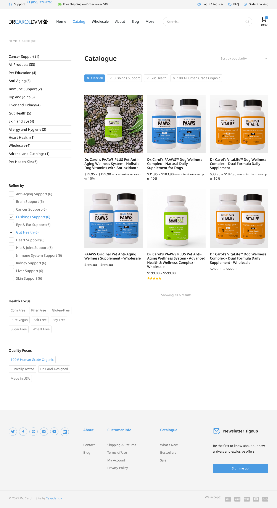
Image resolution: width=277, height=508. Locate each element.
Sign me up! (241, 468)
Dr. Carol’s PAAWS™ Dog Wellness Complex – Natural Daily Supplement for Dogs (174, 163)
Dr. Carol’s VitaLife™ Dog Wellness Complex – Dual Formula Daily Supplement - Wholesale (238, 258)
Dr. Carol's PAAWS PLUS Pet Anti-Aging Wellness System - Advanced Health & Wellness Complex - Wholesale (176, 260)
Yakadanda (54, 498)
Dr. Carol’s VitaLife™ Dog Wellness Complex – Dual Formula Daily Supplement (238, 163)
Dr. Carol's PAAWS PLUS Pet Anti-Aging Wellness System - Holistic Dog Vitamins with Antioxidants (111, 163)
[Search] (247, 21)
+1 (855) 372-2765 (39, 2)
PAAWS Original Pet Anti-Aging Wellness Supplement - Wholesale (112, 256)
